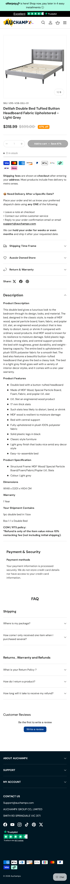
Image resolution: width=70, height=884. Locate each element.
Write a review (35, 729)
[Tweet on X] (14, 281)
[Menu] (64, 22)
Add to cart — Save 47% (48, 143)
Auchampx (16, 876)
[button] (57, 22)
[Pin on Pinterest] (27, 281)
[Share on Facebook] (21, 281)
